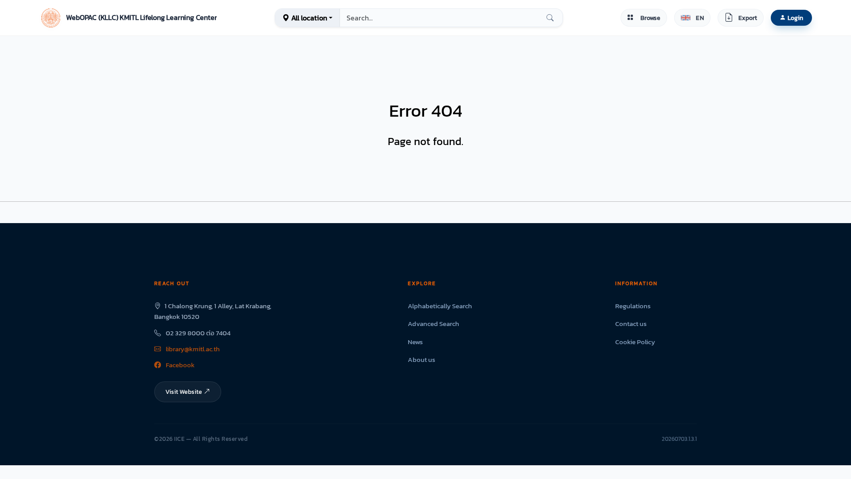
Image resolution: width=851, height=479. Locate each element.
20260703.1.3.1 (679, 439)
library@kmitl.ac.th (192, 349)
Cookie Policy (635, 342)
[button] (128, 17)
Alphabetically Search (440, 306)
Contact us (631, 323)
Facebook (179, 365)
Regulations (633, 306)
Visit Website (183, 391)
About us (421, 359)
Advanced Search (433, 323)
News (415, 342)
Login (795, 17)
